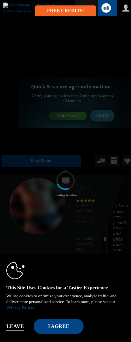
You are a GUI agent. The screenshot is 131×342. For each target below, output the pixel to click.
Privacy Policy (19, 307)
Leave (15, 326)
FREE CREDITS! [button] (65, 10)
